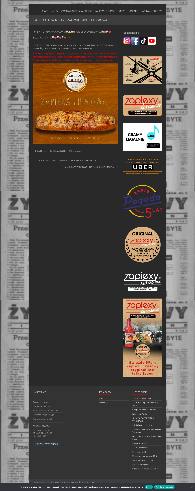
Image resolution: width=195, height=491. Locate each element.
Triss (101, 398)
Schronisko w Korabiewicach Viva (146, 469)
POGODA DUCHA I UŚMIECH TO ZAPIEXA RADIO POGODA (66, 160)
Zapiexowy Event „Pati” (141, 398)
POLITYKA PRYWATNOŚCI (46, 444)
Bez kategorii (76, 151)
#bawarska (66, 56)
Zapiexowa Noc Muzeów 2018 (144, 456)
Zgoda (148, 487)
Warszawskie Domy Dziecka (143, 460)
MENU (55, 11)
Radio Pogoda (104, 402)
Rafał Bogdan (41, 151)
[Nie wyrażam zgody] (191, 487)
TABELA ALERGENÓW (151, 11)
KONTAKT (133, 11)
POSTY (121, 11)
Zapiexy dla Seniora (140, 447)
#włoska (105, 56)
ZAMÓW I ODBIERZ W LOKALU (76, 11)
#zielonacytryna (104, 60)
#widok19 (50, 60)
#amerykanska (61, 53)
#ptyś (35, 60)
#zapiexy (42, 60)
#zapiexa (113, 56)
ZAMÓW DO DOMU (105, 11)
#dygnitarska (73, 53)
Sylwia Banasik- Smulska (142, 425)
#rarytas (75, 56)
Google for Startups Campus (144, 410)
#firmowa (37, 53)
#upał (57, 60)
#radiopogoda (47, 53)
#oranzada (81, 60)
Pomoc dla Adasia (139, 443)
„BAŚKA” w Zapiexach (141, 464)
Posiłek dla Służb (139, 452)
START (45, 11)
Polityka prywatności (164, 487)
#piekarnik (72, 60)
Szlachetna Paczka (139, 414)
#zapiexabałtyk (94, 56)
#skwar (63, 60)
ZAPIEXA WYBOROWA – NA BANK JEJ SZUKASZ (89, 167)
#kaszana (83, 56)
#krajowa (83, 53)
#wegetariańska (42, 56)
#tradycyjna (91, 60)
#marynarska (55, 56)
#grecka (91, 53)
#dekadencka (101, 53)
